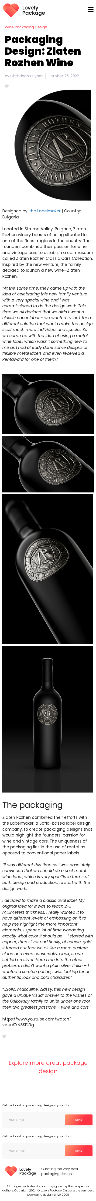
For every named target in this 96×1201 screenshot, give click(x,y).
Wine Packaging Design (26, 27)
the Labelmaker (45, 211)
